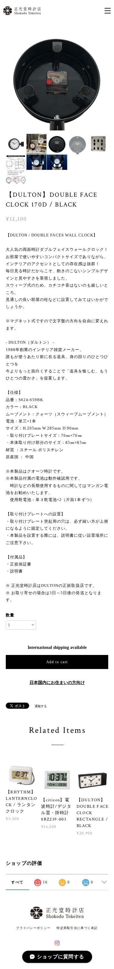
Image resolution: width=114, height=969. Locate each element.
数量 (10, 615)
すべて (17, 882)
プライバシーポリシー (33, 928)
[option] (57, 78)
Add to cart (57, 662)
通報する (41, 706)
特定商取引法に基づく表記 (77, 928)
